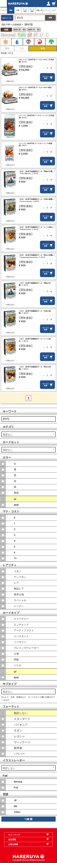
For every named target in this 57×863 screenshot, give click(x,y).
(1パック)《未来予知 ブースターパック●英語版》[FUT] (35, 144)
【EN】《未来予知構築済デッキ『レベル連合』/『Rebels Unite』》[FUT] (37, 228)
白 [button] (5, 42)
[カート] (54, 3)
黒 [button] (28, 42)
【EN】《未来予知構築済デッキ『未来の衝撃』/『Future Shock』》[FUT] (37, 200)
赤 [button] (40, 42)
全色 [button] (43, 48)
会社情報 (12, 839)
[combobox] (28, 434)
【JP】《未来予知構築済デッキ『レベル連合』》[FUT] (35, 340)
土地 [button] (21, 48)
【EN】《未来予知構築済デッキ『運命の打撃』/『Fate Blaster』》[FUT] (37, 172)
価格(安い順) (34, 29)
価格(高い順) (20, 29)
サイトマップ (14, 835)
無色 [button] (7, 48)
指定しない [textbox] (9, 768)
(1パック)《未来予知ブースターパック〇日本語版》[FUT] (36, 116)
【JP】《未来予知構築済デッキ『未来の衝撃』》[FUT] (35, 312)
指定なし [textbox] (8, 434)
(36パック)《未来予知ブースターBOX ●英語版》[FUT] (35, 89)
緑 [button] (51, 42)
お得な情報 (13, 844)
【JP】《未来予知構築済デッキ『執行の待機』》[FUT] (35, 368)
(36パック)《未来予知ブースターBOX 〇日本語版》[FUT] (36, 61)
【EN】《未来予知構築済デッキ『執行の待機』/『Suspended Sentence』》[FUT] (37, 256)
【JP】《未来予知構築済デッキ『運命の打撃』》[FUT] (35, 284)
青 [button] (17, 42)
